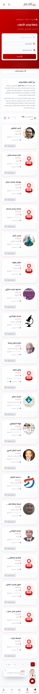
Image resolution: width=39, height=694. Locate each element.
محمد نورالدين (15, 316)
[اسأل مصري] (32, 673)
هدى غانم (17, 235)
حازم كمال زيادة (14, 343)
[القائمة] (4, 4)
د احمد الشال (15, 477)
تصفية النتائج (19, 71)
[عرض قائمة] (5, 118)
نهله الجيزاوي (15, 423)
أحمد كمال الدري (14, 450)
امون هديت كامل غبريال (13, 586)
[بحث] (9, 4)
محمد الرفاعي (15, 531)
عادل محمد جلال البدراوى (14, 156)
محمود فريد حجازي (13, 289)
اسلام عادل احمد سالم (14, 613)
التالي (9, 664)
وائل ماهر (17, 369)
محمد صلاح (16, 396)
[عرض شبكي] (8, 118)
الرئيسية (33, 19)
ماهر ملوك (16, 262)
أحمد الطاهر (16, 128)
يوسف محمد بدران (13, 182)
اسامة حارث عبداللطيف (16, 639)
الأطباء (27, 19)
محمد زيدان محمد (13, 208)
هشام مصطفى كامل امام (14, 559)
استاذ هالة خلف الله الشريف (13, 505)
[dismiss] (5, 670)
